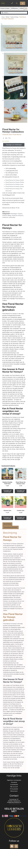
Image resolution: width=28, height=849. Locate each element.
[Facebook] (12, 846)
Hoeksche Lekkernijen (8, 217)
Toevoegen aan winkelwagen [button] (7, 491)
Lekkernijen (23, 8)
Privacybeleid (14, 789)
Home (3, 17)
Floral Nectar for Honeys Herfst (14, 180)
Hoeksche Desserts (17, 215)
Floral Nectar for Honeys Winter (14, 182)
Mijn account (14, 786)
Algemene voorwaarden (14, 780)
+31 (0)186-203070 (14, 804)
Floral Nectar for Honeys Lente (14, 184)
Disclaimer (14, 782)
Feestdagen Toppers (16, 213)
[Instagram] (16, 846)
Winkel (7, 17)
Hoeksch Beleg (14, 17)
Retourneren (14, 791)
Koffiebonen (14, 8)
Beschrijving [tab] (7, 524)
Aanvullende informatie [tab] (10, 527)
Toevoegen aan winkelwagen (14, 144)
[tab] (14, 411)
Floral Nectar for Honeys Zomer (14, 186)
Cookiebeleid (14, 784)
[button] (1, 24)
